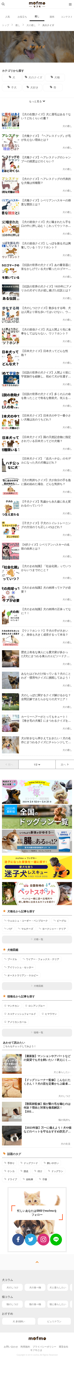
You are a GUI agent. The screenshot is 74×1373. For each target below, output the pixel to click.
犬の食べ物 (35, 1287)
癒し (37, 16)
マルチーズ (27, 928)
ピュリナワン (54, 1321)
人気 (7, 16)
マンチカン (13, 1005)
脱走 (26, 1171)
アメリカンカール (16, 1022)
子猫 (44, 1179)
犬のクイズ (35, 77)
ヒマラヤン (51, 1014)
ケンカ (11, 1171)
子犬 (14, 87)
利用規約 (25, 1346)
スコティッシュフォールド (21, 1014)
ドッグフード (31, 1163)
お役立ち (22, 16)
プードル (12, 959)
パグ (9, 928)
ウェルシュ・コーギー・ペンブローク (27, 920)
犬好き (34, 87)
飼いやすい (53, 1163)
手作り (11, 1163)
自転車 (29, 1179)
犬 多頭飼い (19, 1321)
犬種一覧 (38, 939)
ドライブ (12, 1179)
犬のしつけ (12, 1287)
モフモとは (36, 1349)
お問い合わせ (11, 1346)
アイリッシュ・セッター (20, 967)
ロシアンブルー (36, 1005)
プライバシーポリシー (44, 1346)
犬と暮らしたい (58, 1287)
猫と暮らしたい (58, 1304)
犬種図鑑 (38, 985)
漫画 (52, 16)
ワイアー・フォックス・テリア (42, 959)
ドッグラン (57, 1171)
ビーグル (61, 920)
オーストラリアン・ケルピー (22, 975)
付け (39, 1171)
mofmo (37, 4)
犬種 (57, 77)
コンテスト (67, 16)
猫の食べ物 (35, 1304)
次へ (63, 764)
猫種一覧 (38, 1032)
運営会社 (63, 1346)
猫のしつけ (12, 1304)
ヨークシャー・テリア (54, 928)
